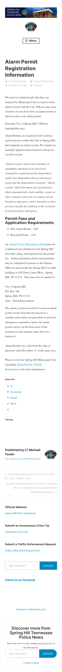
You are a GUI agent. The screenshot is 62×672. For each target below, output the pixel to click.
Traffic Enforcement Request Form (22, 550)
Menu (32, 40)
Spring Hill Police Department (20, 513)
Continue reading (31, 662)
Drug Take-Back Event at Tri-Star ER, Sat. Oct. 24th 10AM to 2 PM (29, 476)
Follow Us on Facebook (20, 580)
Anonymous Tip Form (16, 531)
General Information (43, 81)
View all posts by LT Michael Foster (23, 458)
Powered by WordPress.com (30, 609)
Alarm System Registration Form (27, 244)
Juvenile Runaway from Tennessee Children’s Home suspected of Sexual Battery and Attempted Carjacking (32, 488)
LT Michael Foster (17, 81)
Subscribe (48, 565)
